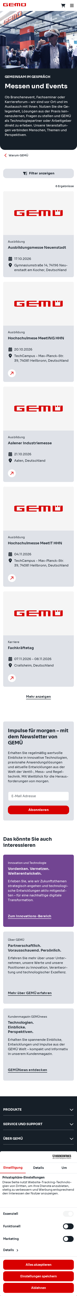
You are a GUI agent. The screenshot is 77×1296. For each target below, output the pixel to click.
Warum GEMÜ (18, 155)
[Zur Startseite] (14, 4)
